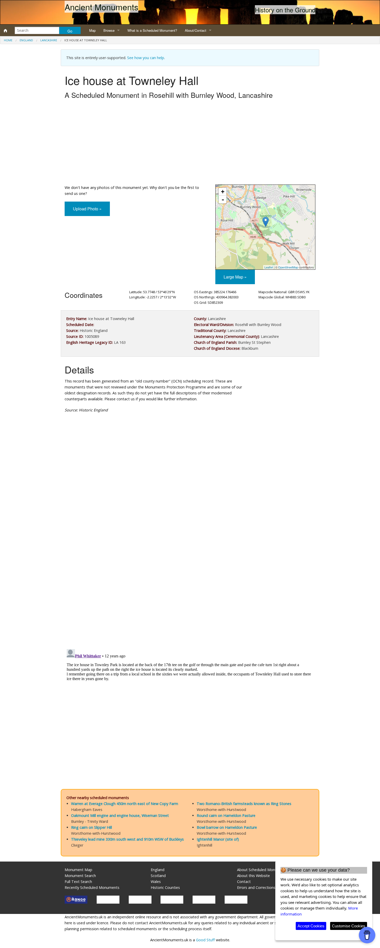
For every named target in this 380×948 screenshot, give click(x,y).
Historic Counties (165, 887)
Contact (244, 881)
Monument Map (78, 869)
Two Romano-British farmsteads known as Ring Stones (244, 803)
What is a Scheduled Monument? (152, 30)
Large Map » (235, 277)
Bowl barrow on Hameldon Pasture (227, 827)
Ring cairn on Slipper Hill (91, 827)
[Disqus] (190, 571)
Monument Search (80, 875)
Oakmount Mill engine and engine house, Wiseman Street (120, 815)
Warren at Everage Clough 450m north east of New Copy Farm (124, 803)
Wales (156, 881)
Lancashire (48, 40)
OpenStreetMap (288, 267)
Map (92, 30)
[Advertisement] (190, 143)
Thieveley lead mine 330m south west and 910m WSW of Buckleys (127, 839)
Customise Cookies (348, 926)
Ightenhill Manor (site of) (218, 839)
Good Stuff (205, 939)
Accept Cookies (311, 926)
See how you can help (145, 57)
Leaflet (268, 267)
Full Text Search (78, 881)
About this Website (253, 875)
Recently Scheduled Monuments (92, 887)
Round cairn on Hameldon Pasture (226, 815)
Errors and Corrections (256, 887)
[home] (5, 30)
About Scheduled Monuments (262, 869)
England (26, 40)
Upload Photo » (87, 209)
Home (8, 40)
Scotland (158, 875)
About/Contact (195, 30)
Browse (109, 30)
